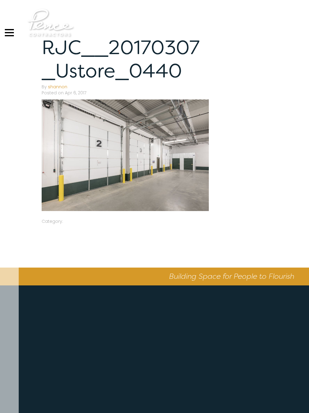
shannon (57, 87)
